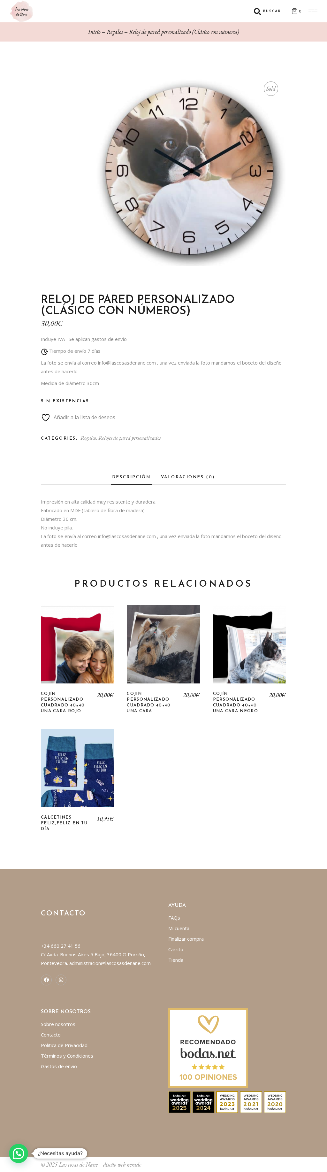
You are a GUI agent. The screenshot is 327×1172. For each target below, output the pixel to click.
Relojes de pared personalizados (129, 437)
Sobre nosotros (58, 1024)
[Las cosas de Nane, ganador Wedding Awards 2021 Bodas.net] (251, 1101)
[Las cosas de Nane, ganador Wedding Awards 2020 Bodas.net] (275, 1101)
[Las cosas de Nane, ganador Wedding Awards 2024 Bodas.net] (203, 1101)
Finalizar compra (186, 939)
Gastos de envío (59, 1066)
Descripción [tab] (131, 477)
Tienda (175, 960)
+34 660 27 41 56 (60, 946)
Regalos (88, 437)
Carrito (175, 949)
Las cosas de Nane (78, 1164)
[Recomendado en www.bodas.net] (208, 1047)
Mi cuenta (178, 928)
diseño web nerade (122, 1164)
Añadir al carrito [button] (77, 649)
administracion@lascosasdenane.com (110, 963)
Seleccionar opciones (77, 772)
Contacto (51, 1034)
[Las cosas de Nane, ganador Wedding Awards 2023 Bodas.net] (227, 1101)
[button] (18, 1153)
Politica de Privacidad (64, 1045)
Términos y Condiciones (67, 1055)
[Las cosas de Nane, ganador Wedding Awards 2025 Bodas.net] (179, 1101)
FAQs (174, 917)
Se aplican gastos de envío (98, 339)
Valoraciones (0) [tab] (188, 477)
